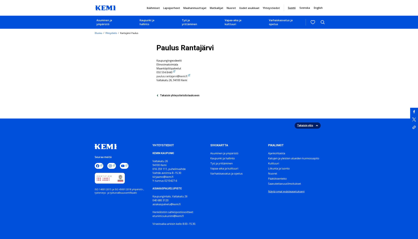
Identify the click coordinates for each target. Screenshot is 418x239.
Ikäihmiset (153, 8)
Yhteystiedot (271, 8)
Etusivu (98, 33)
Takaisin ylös (305, 125)
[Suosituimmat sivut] (313, 22)
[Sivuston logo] (105, 7)
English (318, 8)
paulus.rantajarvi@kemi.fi (171, 76)
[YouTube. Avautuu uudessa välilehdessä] (124, 166)
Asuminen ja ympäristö (104, 22)
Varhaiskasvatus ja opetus (281, 22)
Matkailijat (216, 8)
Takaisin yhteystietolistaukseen (179, 95)
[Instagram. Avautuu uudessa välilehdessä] (111, 166)
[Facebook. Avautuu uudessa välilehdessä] (99, 166)
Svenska (304, 8)
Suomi (292, 8)
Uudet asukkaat (249, 8)
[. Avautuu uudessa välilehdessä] (414, 112)
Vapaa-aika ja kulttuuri (233, 22)
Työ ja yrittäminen (189, 22)
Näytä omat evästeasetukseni (286, 191)
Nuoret (231, 8)
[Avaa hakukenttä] (323, 22)
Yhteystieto (111, 33)
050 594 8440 (164, 72)
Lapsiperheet (171, 8)
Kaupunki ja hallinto (147, 22)
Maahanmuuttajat (195, 8)
